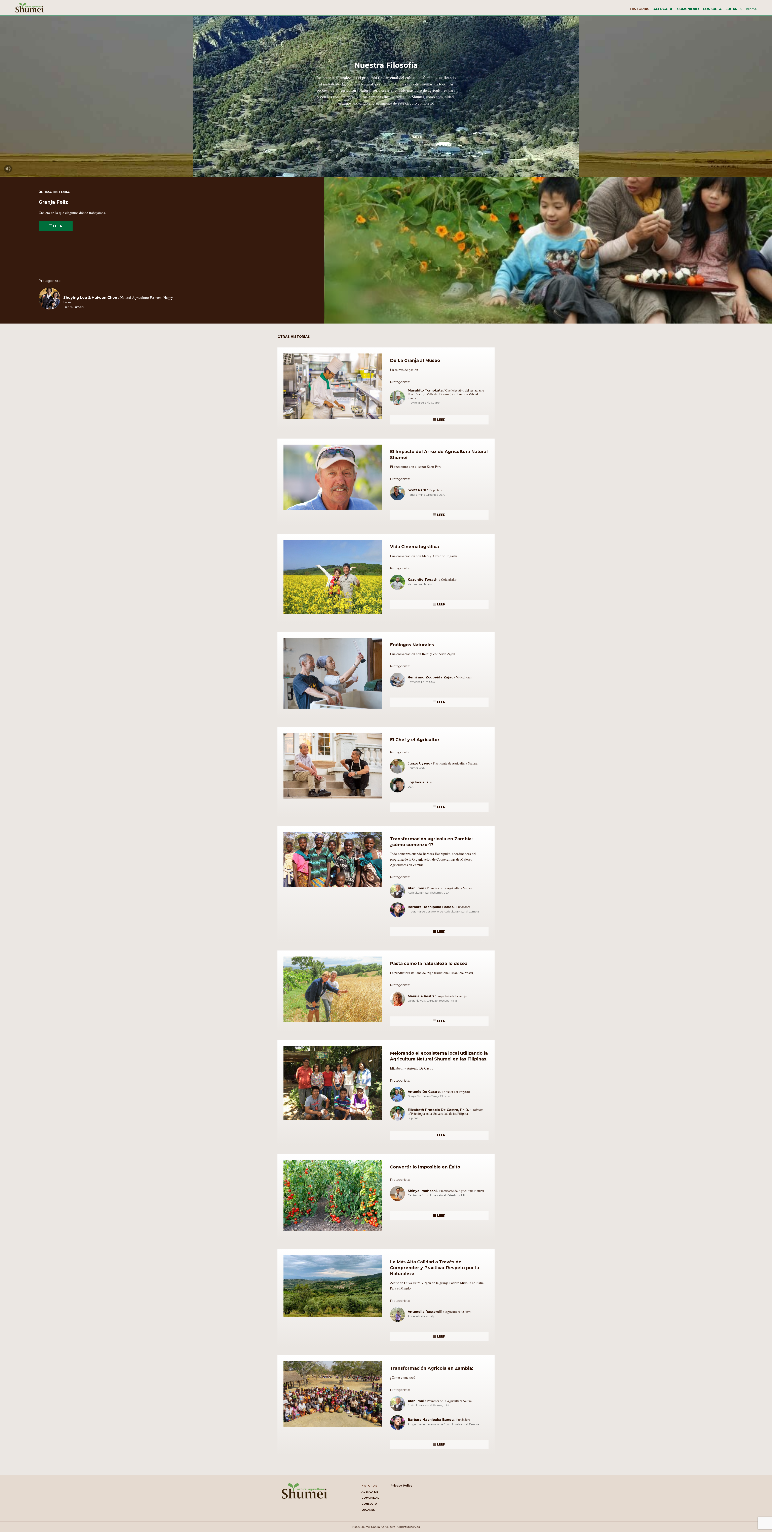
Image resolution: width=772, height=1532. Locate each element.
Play (8, 169)
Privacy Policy (401, 1485)
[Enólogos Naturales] (332, 710)
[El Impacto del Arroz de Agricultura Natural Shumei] (332, 511)
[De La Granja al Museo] (332, 420)
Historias (639, 9)
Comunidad (688, 9)
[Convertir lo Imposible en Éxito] (332, 1232)
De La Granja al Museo (415, 360)
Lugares (734, 9)
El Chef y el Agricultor (414, 739)
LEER (57, 226)
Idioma (751, 9)
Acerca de (663, 9)
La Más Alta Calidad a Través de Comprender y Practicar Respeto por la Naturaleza (434, 1267)
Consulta (712, 9)
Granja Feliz (53, 202)
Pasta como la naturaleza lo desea (428, 963)
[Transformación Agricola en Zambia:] (332, 1428)
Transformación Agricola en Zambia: (431, 1368)
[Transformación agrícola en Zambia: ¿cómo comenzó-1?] (332, 888)
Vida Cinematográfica (414, 546)
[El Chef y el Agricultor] (332, 799)
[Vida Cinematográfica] (332, 615)
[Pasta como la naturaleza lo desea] (332, 1023)
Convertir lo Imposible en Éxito (425, 1166)
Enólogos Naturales (412, 644)
